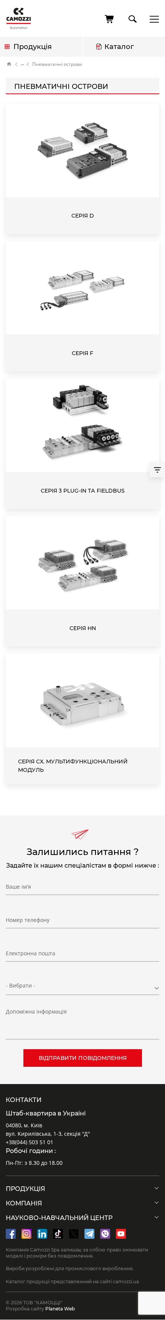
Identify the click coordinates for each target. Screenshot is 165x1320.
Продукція (32, 47)
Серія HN (82, 628)
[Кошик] (110, 19)
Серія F (82, 353)
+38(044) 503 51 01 (29, 1142)
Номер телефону (28, 920)
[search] (132, 17)
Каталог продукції (22, 64)
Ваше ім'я (18, 886)
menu (152, 19)
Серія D (82, 215)
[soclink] (11, 1234)
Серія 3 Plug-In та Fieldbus (83, 490)
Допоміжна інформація (36, 1011)
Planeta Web (60, 1309)
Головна (9, 64)
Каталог (119, 47)
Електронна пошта (30, 953)
